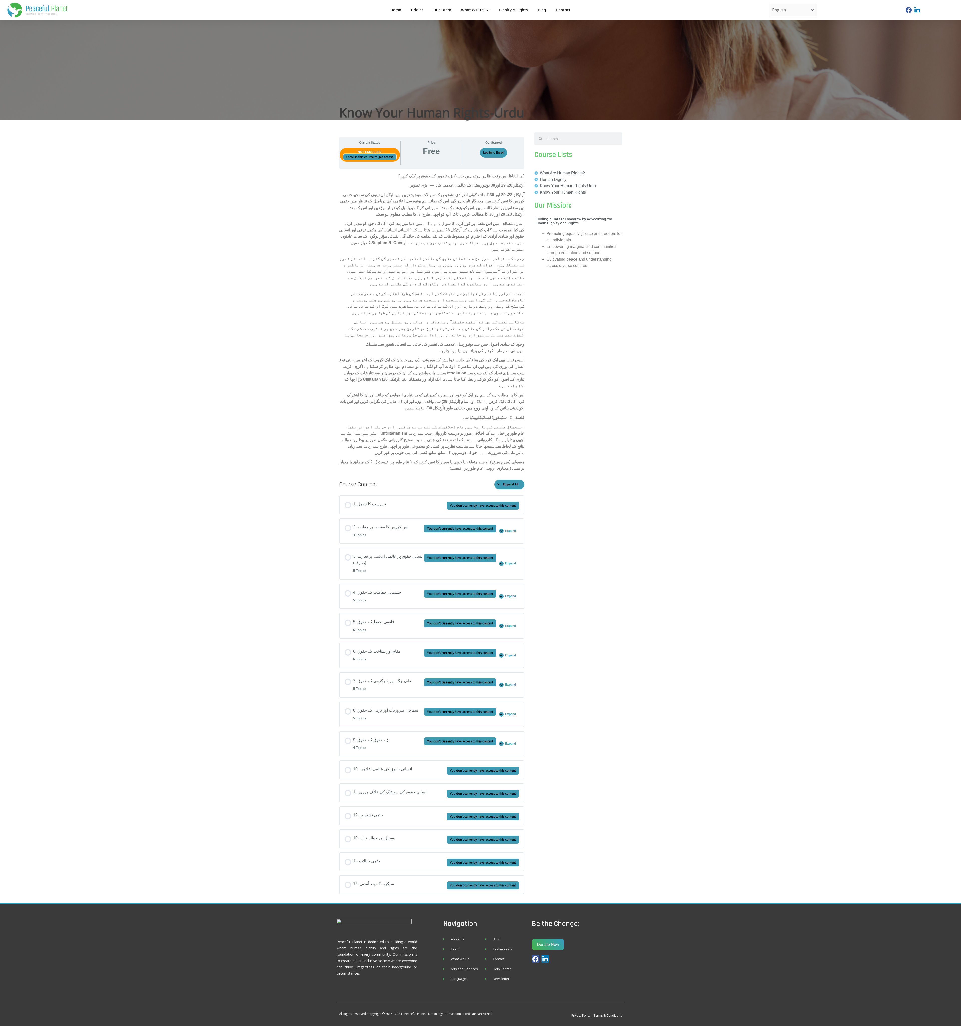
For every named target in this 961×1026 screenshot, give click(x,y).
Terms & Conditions (608, 1015)
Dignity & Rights (513, 10)
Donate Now (548, 944)
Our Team (442, 10)
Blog (542, 10)
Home (396, 10)
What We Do (472, 10)
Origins (417, 10)
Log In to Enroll (493, 152)
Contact (563, 10)
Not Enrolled (369, 151)
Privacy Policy (580, 1015)
